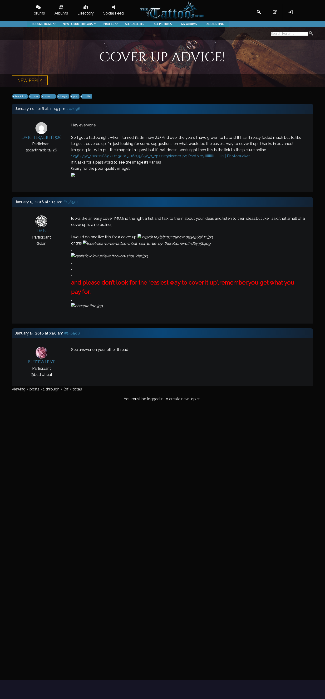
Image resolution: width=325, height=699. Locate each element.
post (75, 96)
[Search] (311, 33)
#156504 (71, 202)
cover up (49, 96)
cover (35, 96)
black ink (20, 96)
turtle (87, 96)
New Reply (29, 80)
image (63, 96)
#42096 (73, 108)
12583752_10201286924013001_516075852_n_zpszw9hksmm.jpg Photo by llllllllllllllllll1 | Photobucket (160, 156)
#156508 (72, 333)
